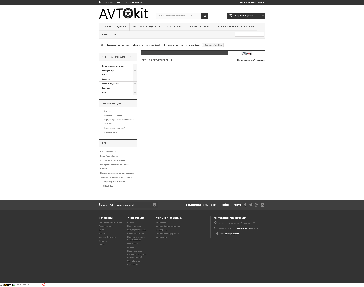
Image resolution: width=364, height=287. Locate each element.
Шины (106, 26)
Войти (261, 2)
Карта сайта (132, 264)
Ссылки (130, 247)
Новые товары (134, 226)
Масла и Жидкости (146, 26)
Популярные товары (136, 230)
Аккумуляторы (198, 26)
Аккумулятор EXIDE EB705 (112, 182)
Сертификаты (133, 261)
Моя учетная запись (169, 217)
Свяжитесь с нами (247, 2)
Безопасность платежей (114, 128)
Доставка (108, 111)
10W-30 (129, 177)
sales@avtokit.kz (232, 234)
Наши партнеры (110, 132)
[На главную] (102, 45)
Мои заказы (161, 222)
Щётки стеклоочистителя (234, 26)
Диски (122, 26)
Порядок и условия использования (119, 120)
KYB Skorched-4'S (108, 152)
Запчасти (109, 34)
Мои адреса (161, 230)
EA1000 (103, 169)
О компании (109, 124)
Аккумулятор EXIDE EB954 (112, 160)
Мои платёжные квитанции (168, 226)
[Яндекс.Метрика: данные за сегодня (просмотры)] (21, 285)
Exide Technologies (109, 156)
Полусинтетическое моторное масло (117, 173)
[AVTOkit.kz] (125, 13)
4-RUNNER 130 (106, 186)
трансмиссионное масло (111, 177)
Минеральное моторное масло (114, 165)
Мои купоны (161, 237)
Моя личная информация (167, 233)
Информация (112, 103)
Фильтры (174, 26)
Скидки (130, 222)
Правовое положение (113, 115)
